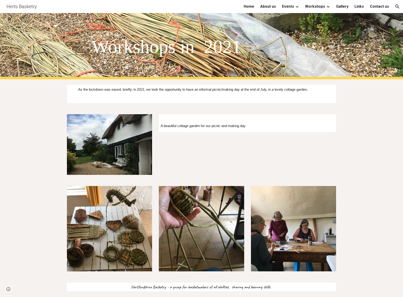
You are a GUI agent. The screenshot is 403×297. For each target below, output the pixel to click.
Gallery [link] (342, 6)
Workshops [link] (315, 6)
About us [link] (268, 6)
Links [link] (359, 6)
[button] (397, 6)
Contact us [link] (379, 6)
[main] (213, 46)
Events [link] (288, 6)
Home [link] (249, 6)
